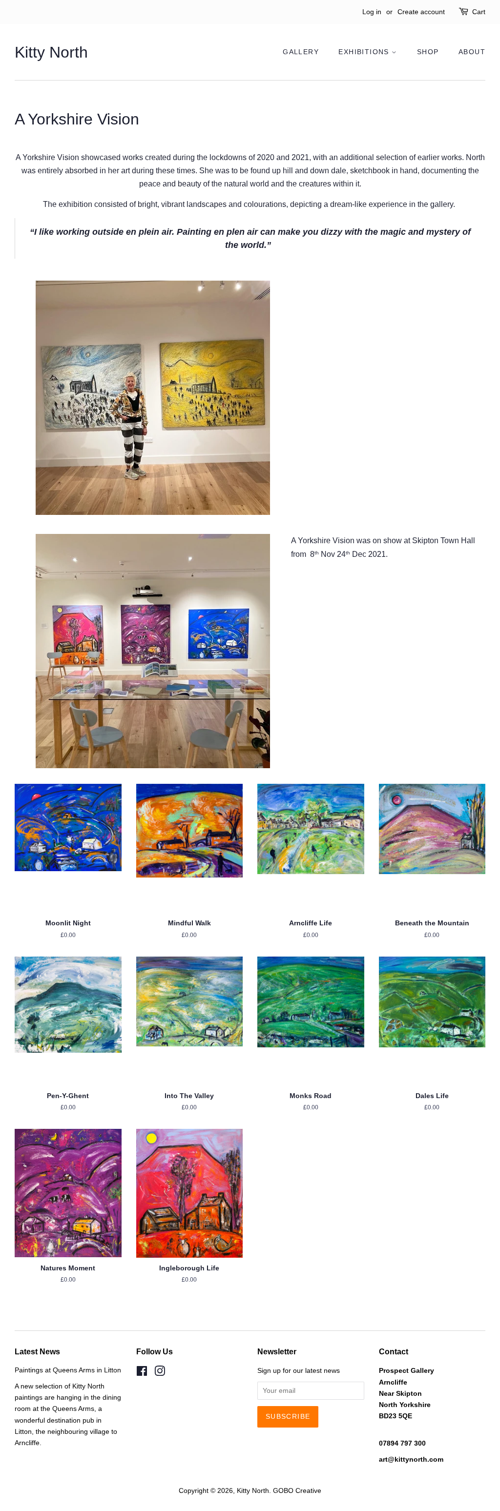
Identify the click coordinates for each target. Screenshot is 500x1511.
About (471, 52)
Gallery (301, 52)
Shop (428, 52)
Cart (478, 12)
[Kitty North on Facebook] (141, 1373)
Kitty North (51, 52)
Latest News (37, 1352)
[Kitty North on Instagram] (159, 1373)
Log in (371, 12)
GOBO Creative (297, 1490)
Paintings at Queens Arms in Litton (68, 1370)
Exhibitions (365, 52)
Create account (421, 12)
